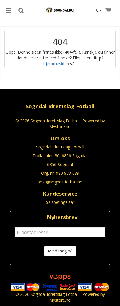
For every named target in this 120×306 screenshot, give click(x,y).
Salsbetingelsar (60, 202)
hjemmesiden (56, 63)
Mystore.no (60, 126)
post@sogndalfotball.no (60, 182)
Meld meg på (60, 251)
